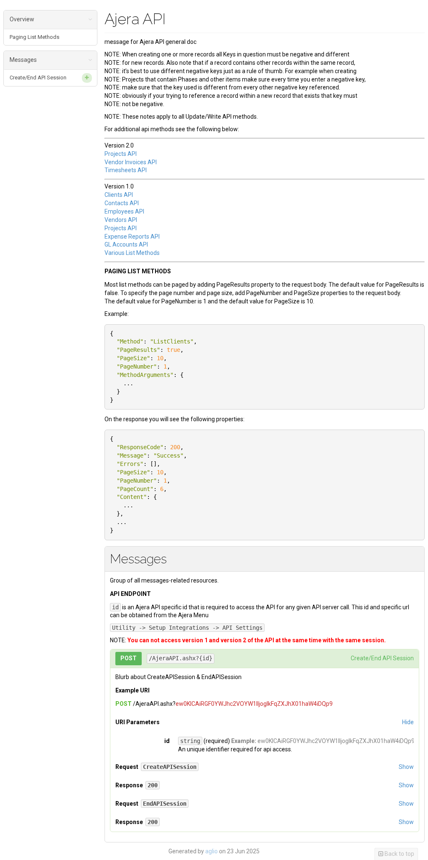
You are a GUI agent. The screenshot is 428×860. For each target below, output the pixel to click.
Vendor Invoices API (130, 162)
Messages (23, 59)
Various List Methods (132, 252)
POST (128, 658)
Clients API (118, 194)
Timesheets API (125, 170)
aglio (211, 851)
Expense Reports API (132, 236)
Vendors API (120, 219)
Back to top (398, 853)
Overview (22, 19)
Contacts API (121, 203)
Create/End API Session (38, 77)
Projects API (120, 153)
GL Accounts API (126, 244)
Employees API (124, 211)
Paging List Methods (34, 37)
